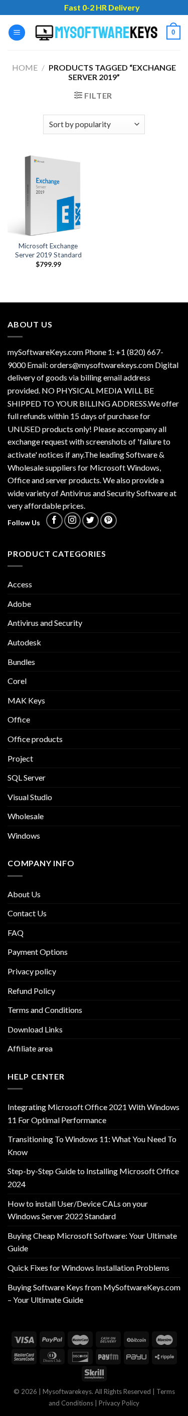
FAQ (16, 932)
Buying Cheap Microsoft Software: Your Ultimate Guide (92, 1242)
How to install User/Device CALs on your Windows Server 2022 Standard (78, 1210)
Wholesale (26, 816)
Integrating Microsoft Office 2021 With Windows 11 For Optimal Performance (93, 1113)
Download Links (35, 1029)
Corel (17, 680)
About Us (24, 894)
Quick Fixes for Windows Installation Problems (88, 1267)
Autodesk (24, 642)
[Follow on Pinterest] (108, 520)
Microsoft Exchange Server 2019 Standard (48, 250)
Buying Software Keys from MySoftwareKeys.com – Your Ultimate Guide (94, 1293)
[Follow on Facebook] (54, 520)
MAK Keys (26, 700)
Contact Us (27, 913)
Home (25, 67)
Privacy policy (32, 971)
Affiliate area (30, 1048)
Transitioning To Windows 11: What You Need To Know (92, 1145)
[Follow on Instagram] (72, 520)
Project (20, 758)
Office (19, 719)
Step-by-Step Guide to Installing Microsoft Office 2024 (93, 1177)
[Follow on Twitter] (90, 520)
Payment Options (38, 951)
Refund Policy (31, 990)
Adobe (19, 603)
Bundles (21, 661)
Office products (35, 739)
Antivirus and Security (45, 622)
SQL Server (27, 777)
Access (20, 584)
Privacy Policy (119, 1403)
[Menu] (17, 33)
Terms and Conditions (45, 1009)
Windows (24, 835)
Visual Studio (30, 797)
